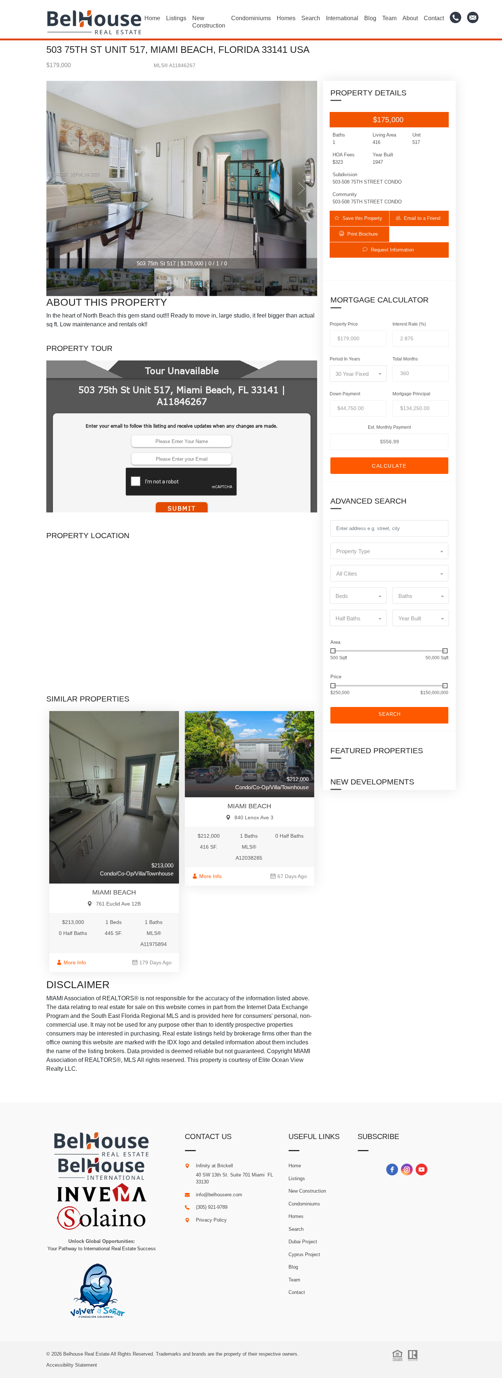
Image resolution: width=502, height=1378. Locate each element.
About (410, 18)
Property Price (344, 324)
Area (335, 642)
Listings (176, 18)
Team (389, 18)
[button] (359, 218)
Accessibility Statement (71, 1365)
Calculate (389, 466)
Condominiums (251, 18)
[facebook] (392, 1169)
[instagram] (407, 1169)
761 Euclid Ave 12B (118, 904)
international (342, 18)
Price (335, 676)
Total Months (405, 359)
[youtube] (421, 1169)
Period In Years (345, 359)
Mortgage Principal (411, 393)
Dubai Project (302, 1241)
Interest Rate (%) (409, 324)
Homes (286, 18)
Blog (370, 18)
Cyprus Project (304, 1254)
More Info (75, 962)
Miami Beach (114, 892)
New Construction (208, 22)
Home (152, 18)
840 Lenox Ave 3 (253, 817)
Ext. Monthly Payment (389, 427)
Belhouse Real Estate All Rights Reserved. (109, 1354)
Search (310, 18)
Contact (434, 18)
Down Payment (345, 393)
